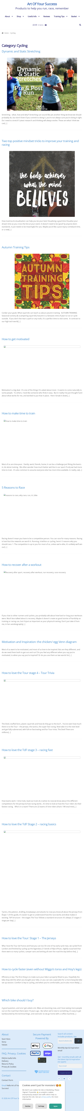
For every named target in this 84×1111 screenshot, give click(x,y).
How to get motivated (15, 339)
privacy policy (46, 1097)
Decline (27, 1106)
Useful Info (32, 16)
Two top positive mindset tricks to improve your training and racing (40, 143)
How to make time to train (18, 413)
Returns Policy (8, 1064)
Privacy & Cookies (9, 1067)
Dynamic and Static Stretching (21, 51)
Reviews (46, 16)
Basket (74, 16)
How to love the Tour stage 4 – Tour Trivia (28, 673)
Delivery (5, 1061)
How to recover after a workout (21, 565)
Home (6, 33)
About (7, 16)
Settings (41, 1106)
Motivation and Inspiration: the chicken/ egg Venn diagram (39, 642)
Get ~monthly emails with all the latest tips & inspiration (69, 1059)
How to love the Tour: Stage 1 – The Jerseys (29, 938)
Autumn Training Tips (15, 247)
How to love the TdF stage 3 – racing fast (27, 750)
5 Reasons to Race (13, 487)
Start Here (6, 1039)
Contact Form (7, 1080)
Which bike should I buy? (18, 1000)
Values (4, 1044)
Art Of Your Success (42, 3)
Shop (19, 16)
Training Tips (59, 16)
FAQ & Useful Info (9, 1058)
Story (4, 1042)
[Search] (78, 1040)
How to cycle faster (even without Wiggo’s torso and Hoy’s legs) (41, 969)
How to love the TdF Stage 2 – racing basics (29, 824)
